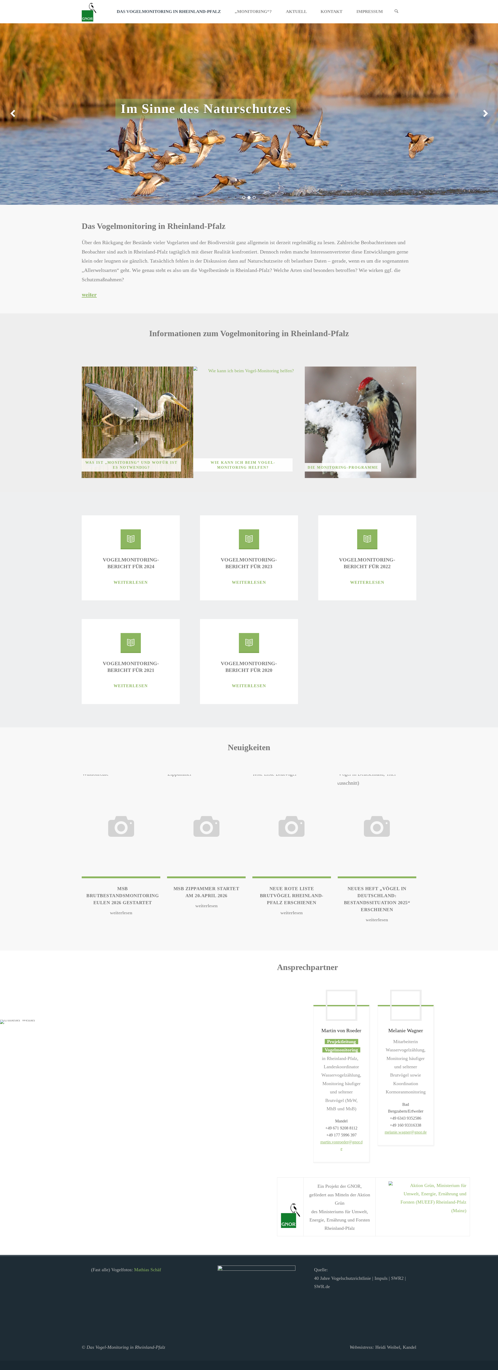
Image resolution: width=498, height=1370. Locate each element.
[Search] (396, 11)
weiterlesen (131, 583)
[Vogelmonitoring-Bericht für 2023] (249, 541)
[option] (249, 114)
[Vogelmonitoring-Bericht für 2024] (131, 541)
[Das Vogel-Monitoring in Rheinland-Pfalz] (89, 11)
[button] (243, 197)
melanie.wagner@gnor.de (406, 1132)
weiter (89, 294)
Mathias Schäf (147, 1269)
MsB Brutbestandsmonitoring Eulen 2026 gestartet (122, 895)
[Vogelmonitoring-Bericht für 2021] (131, 645)
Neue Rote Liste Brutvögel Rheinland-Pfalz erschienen (291, 895)
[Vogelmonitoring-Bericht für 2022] (367, 541)
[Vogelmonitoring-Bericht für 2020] (249, 645)
